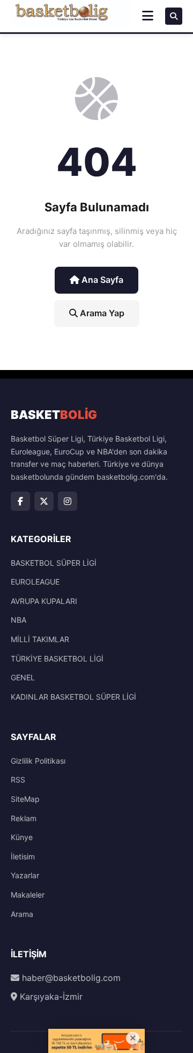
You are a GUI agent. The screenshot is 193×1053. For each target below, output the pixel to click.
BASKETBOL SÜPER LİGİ (53, 562)
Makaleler (27, 894)
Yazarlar (25, 875)
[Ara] (173, 16)
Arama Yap (101, 313)
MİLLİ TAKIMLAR (40, 639)
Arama (22, 914)
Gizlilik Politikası (38, 760)
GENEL (23, 677)
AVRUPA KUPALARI (44, 601)
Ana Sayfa (101, 279)
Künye (22, 837)
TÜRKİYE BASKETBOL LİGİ (57, 658)
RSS (18, 779)
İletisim (23, 856)
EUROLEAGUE (35, 581)
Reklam (23, 818)
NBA (18, 619)
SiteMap (25, 798)
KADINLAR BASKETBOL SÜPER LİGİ (73, 696)
